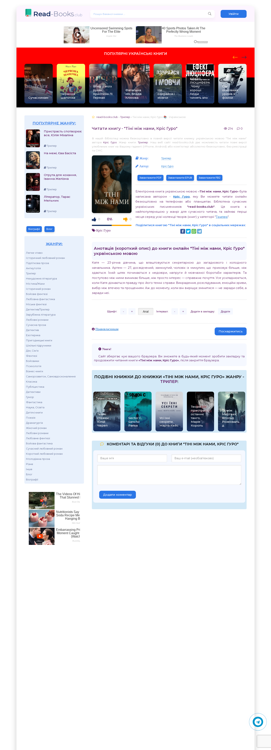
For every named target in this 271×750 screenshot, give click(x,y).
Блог (49, 229)
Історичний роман (38, 288)
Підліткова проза (37, 263)
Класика (31, 381)
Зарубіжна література (41, 314)
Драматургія (34, 422)
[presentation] (235, 57)
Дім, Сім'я (32, 350)
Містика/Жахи (35, 283)
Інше (29, 469)
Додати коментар (117, 494)
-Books (57, 14)
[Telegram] (199, 231)
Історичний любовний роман (45, 257)
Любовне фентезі (38, 438)
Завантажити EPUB (180, 177)
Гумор (30, 397)
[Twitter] (188, 231)
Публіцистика (35, 386)
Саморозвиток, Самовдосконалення (51, 376)
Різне (29, 464)
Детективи (33, 391)
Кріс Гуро (110, 142)
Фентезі (31, 355)
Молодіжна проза (38, 458)
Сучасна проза (36, 324)
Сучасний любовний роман (44, 448)
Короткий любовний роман (44, 453)
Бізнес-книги (34, 371)
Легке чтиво (34, 252)
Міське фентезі (36, 304)
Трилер (31, 273)
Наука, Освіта (35, 407)
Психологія (33, 366)
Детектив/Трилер (38, 309)
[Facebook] (182, 231)
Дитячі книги (34, 412)
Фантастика (34, 402)
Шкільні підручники (38, 345)
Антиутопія (33, 268)
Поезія (30, 417)
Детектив (32, 330)
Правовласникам (106, 329)
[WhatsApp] (193, 231)
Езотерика (33, 335)
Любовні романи (37, 319)
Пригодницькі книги (39, 340)
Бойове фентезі (37, 294)
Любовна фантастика (40, 299)
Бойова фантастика (39, 443)
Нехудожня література (41, 278)
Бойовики (32, 361)
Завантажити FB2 (209, 177)
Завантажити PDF (150, 177)
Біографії (34, 229)
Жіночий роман (36, 428)
